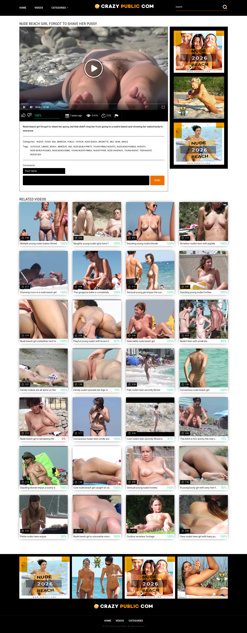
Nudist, (40, 142)
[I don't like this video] (29, 116)
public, (71, 142)
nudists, (141, 146)
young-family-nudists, (104, 146)
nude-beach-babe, (61, 150)
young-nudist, (131, 150)
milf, (112, 142)
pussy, (48, 142)
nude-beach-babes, (126, 146)
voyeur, (80, 142)
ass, (54, 142)
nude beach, (91, 142)
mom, (118, 142)
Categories (58, 7)
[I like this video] (23, 116)
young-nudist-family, (82, 150)
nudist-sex (35, 154)
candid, (45, 146)
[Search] (225, 7)
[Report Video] (117, 115)
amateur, (62, 142)
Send (157, 180)
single (124, 142)
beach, (53, 146)
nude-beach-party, (82, 146)
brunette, (103, 142)
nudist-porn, (100, 150)
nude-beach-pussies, (40, 150)
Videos (39, 7)
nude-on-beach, (115, 150)
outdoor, (35, 146)
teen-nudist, (146, 150)
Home (22, 7)
